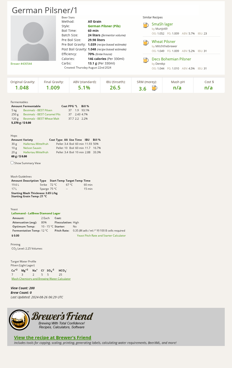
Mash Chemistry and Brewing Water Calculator (41, 278)
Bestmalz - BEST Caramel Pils (41, 114)
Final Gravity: (54, 82)
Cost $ (209, 82)
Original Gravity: (22, 82)
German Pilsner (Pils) (104, 26)
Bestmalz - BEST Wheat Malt (41, 119)
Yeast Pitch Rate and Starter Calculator (101, 235)
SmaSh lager (162, 24)
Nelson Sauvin (32, 148)
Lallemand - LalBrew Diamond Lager (35, 213)
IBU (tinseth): (116, 82)
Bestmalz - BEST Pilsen (37, 110)
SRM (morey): (147, 82)
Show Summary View (27, 163)
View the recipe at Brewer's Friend (52, 337)
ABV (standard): (85, 82)
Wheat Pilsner (164, 41)
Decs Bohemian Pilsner (171, 59)
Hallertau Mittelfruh (35, 144)
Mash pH (178, 82)
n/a (208, 87)
